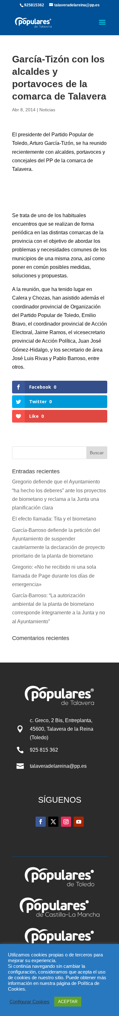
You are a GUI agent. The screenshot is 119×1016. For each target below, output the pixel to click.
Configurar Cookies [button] (30, 1001)
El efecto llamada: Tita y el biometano (54, 518)
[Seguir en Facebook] (41, 822)
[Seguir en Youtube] (79, 822)
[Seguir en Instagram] (66, 822)
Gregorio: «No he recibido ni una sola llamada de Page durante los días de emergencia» (54, 575)
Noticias (47, 109)
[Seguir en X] (53, 822)
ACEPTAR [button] (67, 1001)
